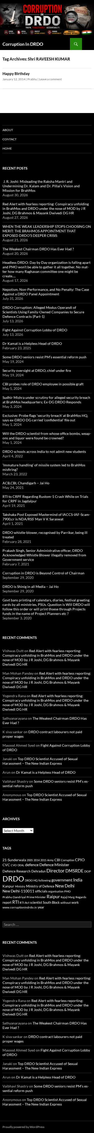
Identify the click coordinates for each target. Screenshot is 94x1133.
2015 (43, 860)
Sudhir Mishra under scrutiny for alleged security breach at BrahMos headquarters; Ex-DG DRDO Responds (46, 399)
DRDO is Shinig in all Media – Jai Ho (31, 586)
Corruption (67, 860)
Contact (10, 139)
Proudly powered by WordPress (23, 1127)
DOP (87, 871)
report (7, 902)
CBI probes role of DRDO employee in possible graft (43, 384)
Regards (80, 897)
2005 (30, 860)
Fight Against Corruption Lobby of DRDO (35, 330)
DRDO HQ (31, 880)
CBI (57, 860)
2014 (37, 860)
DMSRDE (74, 870)
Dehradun (38, 871)
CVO (14, 865)
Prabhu (32, 79)
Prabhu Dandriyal (14, 897)
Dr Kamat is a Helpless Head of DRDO (32, 343)
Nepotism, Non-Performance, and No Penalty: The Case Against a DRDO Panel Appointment (46, 291)
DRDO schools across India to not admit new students (44, 451)
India (77, 879)
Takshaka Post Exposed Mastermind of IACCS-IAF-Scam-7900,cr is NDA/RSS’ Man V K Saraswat (46, 516)
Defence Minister (54, 864)
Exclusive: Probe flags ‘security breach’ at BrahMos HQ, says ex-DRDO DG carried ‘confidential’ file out (45, 417)
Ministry (20, 886)
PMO (67, 891)
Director (55, 870)
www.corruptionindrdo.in (20, 907)
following (44, 880)
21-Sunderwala (14, 860)
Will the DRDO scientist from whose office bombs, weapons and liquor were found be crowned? (47, 435)
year (41, 907)
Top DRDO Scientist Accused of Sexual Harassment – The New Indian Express (40, 761)
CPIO (80, 859)
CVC (6, 865)
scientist (36, 902)
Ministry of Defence (40, 886)
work (75, 902)
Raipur (53, 896)
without (65, 902)
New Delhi (64, 885)
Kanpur (8, 886)
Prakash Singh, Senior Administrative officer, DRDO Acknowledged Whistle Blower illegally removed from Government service (44, 555)
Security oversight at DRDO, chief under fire (37, 370)
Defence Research (17, 871)
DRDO (13, 878)
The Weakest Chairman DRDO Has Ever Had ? (38, 249)
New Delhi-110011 (18, 891)
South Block (51, 902)
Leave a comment (50, 79)
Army (50, 860)
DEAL (21, 865)
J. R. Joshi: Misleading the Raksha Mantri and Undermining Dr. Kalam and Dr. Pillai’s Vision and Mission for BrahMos (41, 186)
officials (41, 891)
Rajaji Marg (68, 897)
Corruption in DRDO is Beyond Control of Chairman (43, 573)
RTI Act (24, 902)
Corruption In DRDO (23, 44)
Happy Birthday (16, 73)
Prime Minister (36, 897)
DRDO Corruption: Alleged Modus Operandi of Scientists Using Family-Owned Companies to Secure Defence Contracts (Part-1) (43, 312)
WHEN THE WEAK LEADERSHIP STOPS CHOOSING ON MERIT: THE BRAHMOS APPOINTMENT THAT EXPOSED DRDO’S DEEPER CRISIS (47, 231)
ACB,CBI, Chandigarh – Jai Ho (26, 483)
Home (7, 148)
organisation (55, 891)
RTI (15, 902)
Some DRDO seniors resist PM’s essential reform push (44, 357)
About (8, 130)
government (61, 880)
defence (32, 864)
